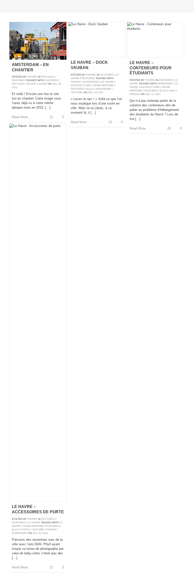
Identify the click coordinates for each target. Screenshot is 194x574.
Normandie (91, 81)
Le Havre (107, 81)
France (76, 81)
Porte (25, 529)
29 (59, 83)
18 (95, 92)
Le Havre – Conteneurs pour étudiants (151, 67)
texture (77, 92)
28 (169, 128)
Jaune (42, 83)
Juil (54, 83)
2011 (15, 87)
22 (51, 567)
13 (110, 122)
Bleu (89, 88)
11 (51, 117)
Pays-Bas (47, 76)
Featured (18, 80)
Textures (107, 74)
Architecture (80, 85)
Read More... (21, 117)
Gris (172, 90)
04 (40, 533)
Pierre (32, 76)
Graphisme (103, 88)
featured (51, 80)
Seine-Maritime (103, 85)
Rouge (31, 83)
